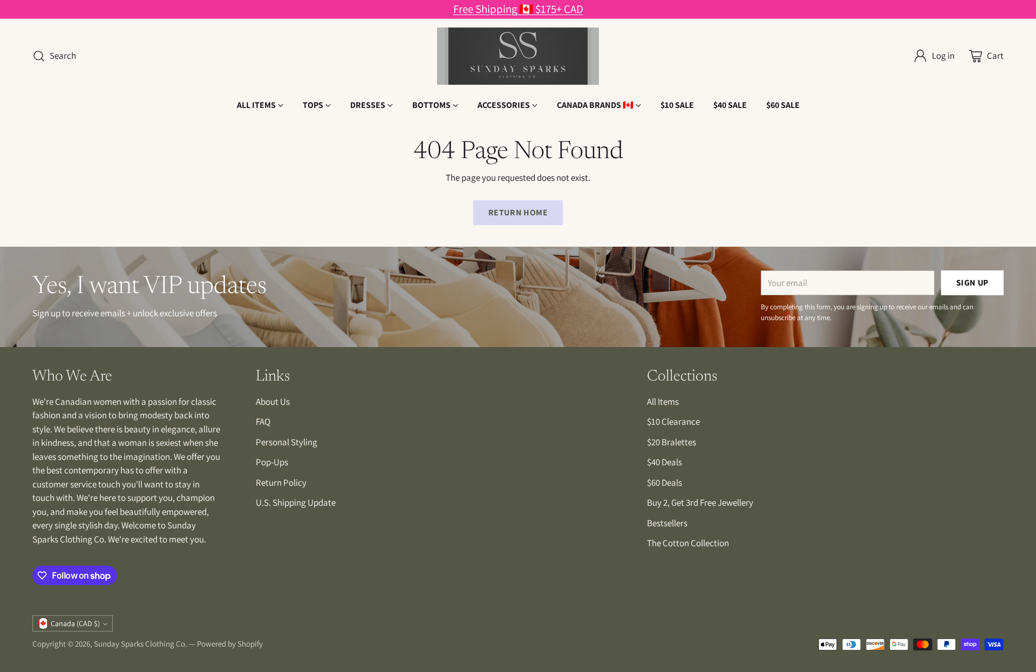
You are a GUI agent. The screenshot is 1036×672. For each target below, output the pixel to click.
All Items (663, 402)
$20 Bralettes (671, 442)
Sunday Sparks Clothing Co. (140, 644)
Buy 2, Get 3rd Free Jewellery (700, 502)
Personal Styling (286, 442)
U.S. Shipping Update (296, 502)
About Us (273, 402)
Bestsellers (667, 523)
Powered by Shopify (230, 644)
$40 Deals (664, 462)
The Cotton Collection (688, 543)
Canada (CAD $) (75, 623)
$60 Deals (664, 482)
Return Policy (281, 482)
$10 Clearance (673, 421)
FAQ (263, 421)
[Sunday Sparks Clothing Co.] (518, 56)
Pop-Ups (272, 462)
